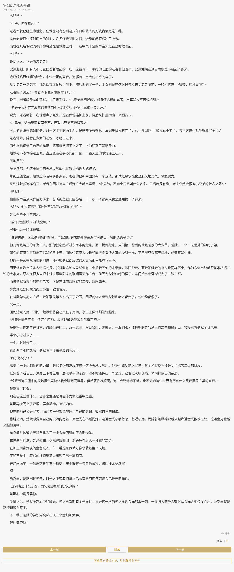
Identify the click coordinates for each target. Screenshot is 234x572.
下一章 (179, 549)
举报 (227, 533)
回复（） (223, 541)
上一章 (54, 549)
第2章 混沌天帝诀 (16, 5)
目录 (117, 549)
